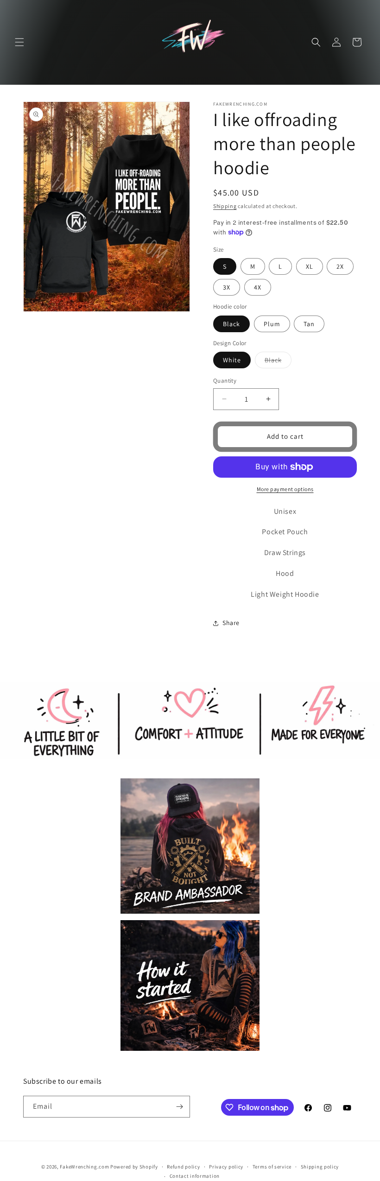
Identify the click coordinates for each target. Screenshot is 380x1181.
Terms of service (272, 1166)
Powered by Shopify (134, 1166)
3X (226, 287)
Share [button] (231, 623)
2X (340, 266)
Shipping (225, 205)
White (232, 360)
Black (231, 324)
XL (309, 266)
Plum (272, 324)
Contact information (195, 1176)
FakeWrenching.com (84, 1166)
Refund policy (183, 1166)
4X (257, 287)
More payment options (285, 489)
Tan (309, 324)
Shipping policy (320, 1166)
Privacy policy (226, 1166)
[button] (19, 42)
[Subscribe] (179, 1107)
